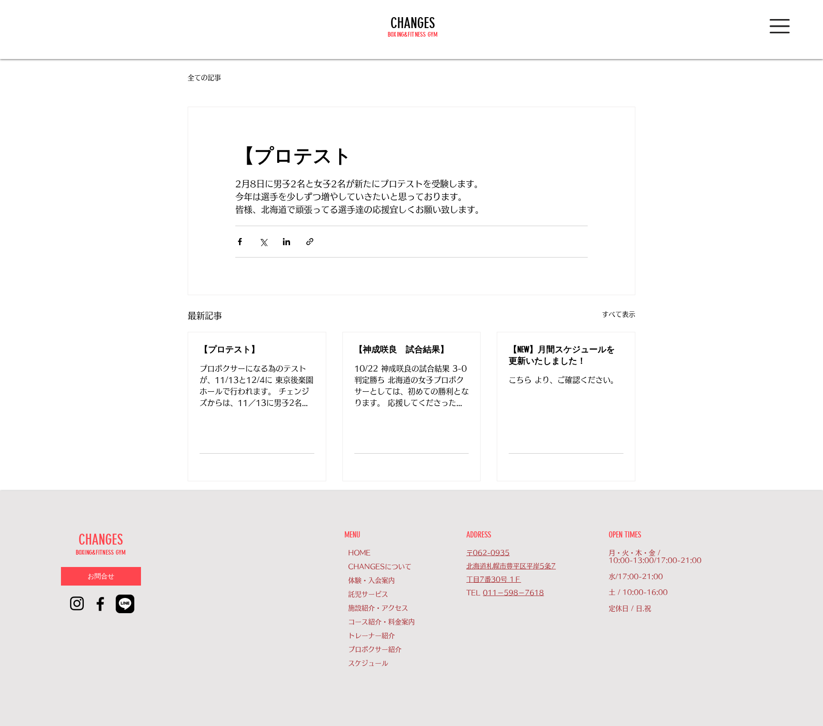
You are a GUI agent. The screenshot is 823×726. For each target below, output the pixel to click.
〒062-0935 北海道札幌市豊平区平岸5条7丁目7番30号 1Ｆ (511, 566)
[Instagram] (77, 603)
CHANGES (413, 23)
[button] (780, 26)
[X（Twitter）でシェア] (263, 241)
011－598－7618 (513, 592)
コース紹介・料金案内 (381, 621)
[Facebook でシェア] (239, 241)
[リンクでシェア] (309, 241)
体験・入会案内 (371, 580)
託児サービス (368, 594)
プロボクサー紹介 (374, 649)
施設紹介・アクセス (378, 608)
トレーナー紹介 (371, 635)
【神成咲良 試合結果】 (401, 349)
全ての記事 (204, 77)
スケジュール (368, 663)
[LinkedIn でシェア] (286, 241)
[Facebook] (100, 604)
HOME (359, 552)
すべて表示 (618, 314)
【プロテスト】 (230, 349)
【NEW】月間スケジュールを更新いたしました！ (562, 355)
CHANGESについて (380, 566)
